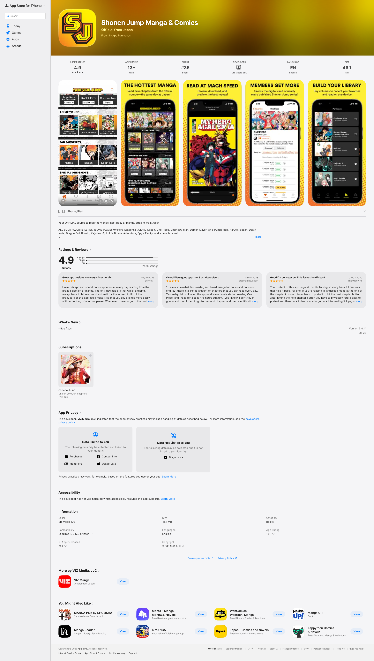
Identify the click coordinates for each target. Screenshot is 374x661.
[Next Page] (370, 290)
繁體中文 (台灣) (356, 649)
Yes (60, 545)
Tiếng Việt (340, 649)
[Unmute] (106, 201)
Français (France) (290, 649)
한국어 (306, 649)
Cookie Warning (117, 653)
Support (133, 653)
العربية (250, 649)
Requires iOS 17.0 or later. (73, 533)
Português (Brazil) (322, 649)
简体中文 (274, 649)
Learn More (169, 476)
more (258, 236)
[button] (25, 26)
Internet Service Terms (69, 653)
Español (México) (234, 649)
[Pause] (100, 201)
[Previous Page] (54, 290)
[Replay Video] (63, 201)
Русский (261, 649)
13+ (268, 533)
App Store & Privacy (95, 653)
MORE (151, 301)
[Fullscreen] (112, 201)
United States (215, 649)
